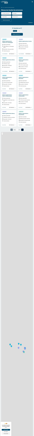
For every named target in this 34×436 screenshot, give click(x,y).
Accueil (3, 7)
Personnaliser (6, 433)
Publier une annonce (16, 34)
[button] (24, 352)
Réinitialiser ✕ (30, 22)
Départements (15, 16)
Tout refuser (6, 431)
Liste (19, 30)
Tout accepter (6, 429)
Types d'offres (4, 16)
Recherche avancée (6, 20)
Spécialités (15, 13)
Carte (15, 30)
